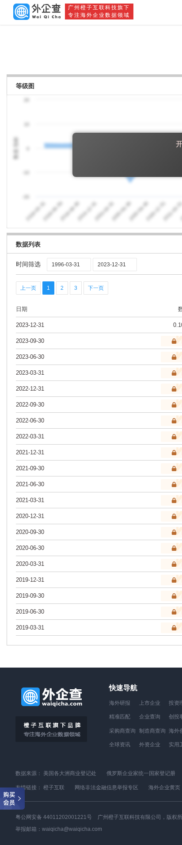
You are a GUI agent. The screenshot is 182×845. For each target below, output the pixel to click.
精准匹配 (119, 717)
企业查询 (149, 717)
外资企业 (149, 744)
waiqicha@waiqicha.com (72, 829)
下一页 (96, 288)
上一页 (28, 288)
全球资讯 (119, 744)
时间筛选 (28, 264)
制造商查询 (152, 731)
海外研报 (119, 703)
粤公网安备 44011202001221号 (53, 817)
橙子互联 (53, 787)
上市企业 (149, 703)
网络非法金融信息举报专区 (106, 787)
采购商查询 (122, 731)
